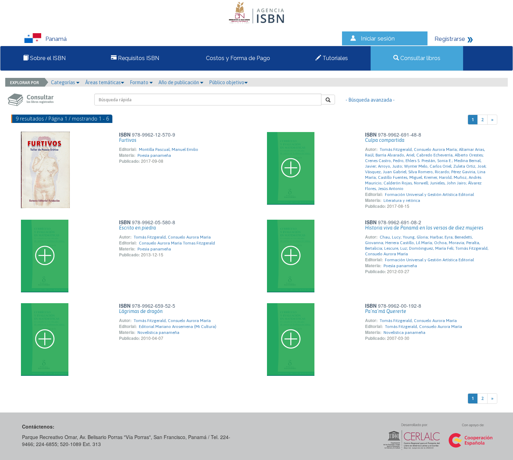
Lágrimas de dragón (141, 311)
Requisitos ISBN (138, 58)
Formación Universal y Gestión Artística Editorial (429, 194)
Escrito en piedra (137, 228)
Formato (139, 82)
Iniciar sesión (378, 38)
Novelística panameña (158, 332)
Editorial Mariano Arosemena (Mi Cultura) (177, 326)
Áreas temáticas (103, 82)
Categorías (63, 82)
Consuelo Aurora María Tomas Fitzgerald (177, 243)
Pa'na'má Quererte (385, 311)
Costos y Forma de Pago (237, 58)
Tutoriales (334, 58)
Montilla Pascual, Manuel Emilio (168, 149)
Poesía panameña (154, 155)
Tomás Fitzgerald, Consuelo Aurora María (172, 237)
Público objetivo (226, 82)
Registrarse (449, 38)
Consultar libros (419, 58)
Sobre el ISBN (47, 58)
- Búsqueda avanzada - (370, 100)
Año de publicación (179, 82)
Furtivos (127, 140)
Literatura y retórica (402, 200)
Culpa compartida (384, 140)
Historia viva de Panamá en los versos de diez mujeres (424, 228)
